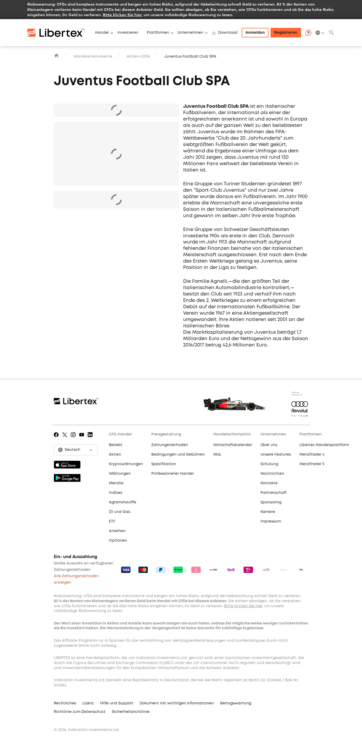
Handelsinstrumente (93, 56)
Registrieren (285, 32)
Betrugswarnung (235, 703)
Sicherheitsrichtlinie (130, 711)
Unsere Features (276, 454)
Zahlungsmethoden (169, 445)
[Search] (331, 32)
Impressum (271, 521)
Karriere (268, 511)
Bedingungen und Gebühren (178, 454)
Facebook (57, 438)
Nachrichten (272, 473)
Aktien (115, 454)
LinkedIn (91, 438)
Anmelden (255, 32)
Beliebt (115, 445)
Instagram (74, 438)
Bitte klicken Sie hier (122, 14)
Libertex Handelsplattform (324, 445)
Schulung (269, 464)
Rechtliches (65, 703)
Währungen (120, 473)
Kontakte (269, 483)
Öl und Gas (119, 511)
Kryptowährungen (126, 464)
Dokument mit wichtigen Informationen (177, 703)
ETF (112, 521)
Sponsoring (271, 502)
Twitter (65, 438)
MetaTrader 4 (312, 454)
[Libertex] (59, 32)
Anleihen (117, 531)
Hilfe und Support (116, 703)
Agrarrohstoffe (122, 502)
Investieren (127, 32)
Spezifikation (163, 464)
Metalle (116, 483)
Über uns (269, 445)
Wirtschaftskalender (232, 445)
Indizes (115, 492)
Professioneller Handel (172, 473)
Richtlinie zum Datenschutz (79, 711)
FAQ (217, 454)
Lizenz (88, 703)
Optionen (118, 540)
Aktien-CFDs (138, 56)
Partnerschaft (274, 492)
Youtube (82, 438)
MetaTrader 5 (311, 464)
